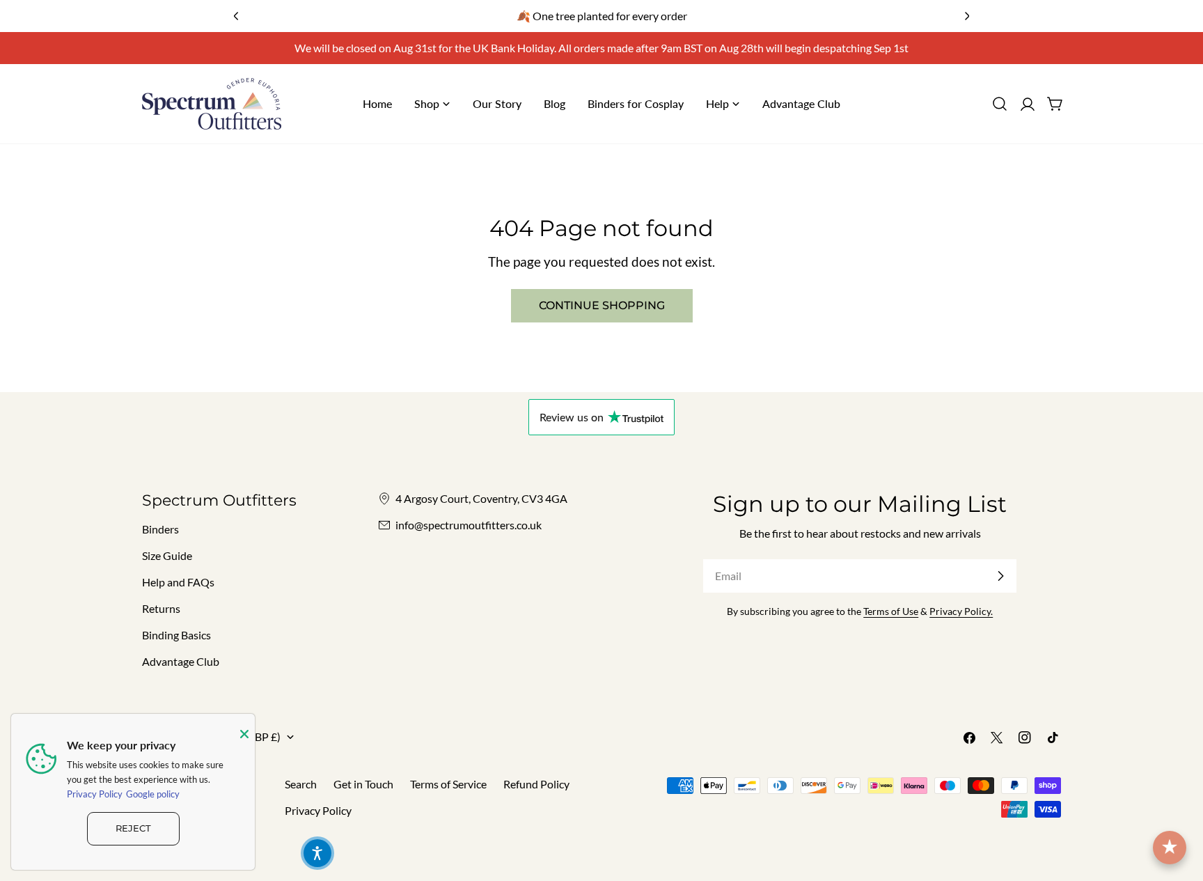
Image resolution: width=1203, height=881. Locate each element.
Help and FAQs (178, 581)
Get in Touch (363, 783)
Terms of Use (890, 611)
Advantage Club (180, 661)
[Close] (244, 734)
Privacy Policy (318, 810)
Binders (160, 529)
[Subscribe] (1000, 576)
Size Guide (167, 555)
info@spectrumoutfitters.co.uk (468, 524)
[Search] (1000, 104)
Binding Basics (176, 634)
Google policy (153, 794)
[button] (317, 853)
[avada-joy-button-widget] (1169, 847)
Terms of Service (448, 783)
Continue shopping (602, 305)
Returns (161, 608)
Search (301, 783)
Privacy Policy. (961, 611)
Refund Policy (536, 783)
